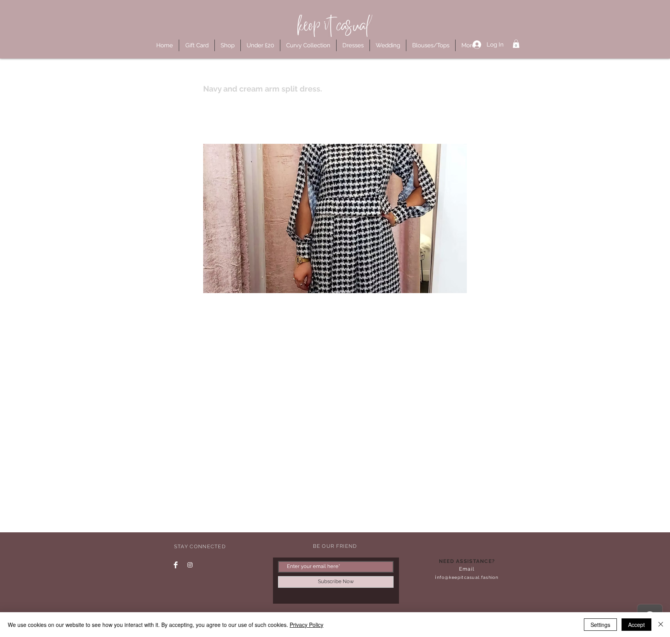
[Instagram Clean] (189, 564)
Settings (600, 624)
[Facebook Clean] (175, 564)
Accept (636, 624)
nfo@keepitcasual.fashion (468, 577)
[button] (516, 44)
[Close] (660, 624)
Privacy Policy (306, 624)
